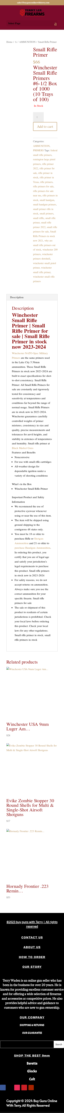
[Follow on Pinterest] (24, 1087)
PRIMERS (38, 150)
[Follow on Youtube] (31, 1087)
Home (9, 42)
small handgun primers (44, 204)
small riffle (38, 218)
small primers (46, 213)
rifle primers (46, 182)
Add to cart (45, 126)
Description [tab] (16, 297)
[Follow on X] (10, 1087)
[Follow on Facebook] (3, 1087)
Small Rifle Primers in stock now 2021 (44, 236)
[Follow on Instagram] (17, 1087)
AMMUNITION (27, 42)
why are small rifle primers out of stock (44, 245)
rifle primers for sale (43, 186)
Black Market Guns (22, 448)
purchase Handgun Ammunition (32, 547)
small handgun (47, 200)
